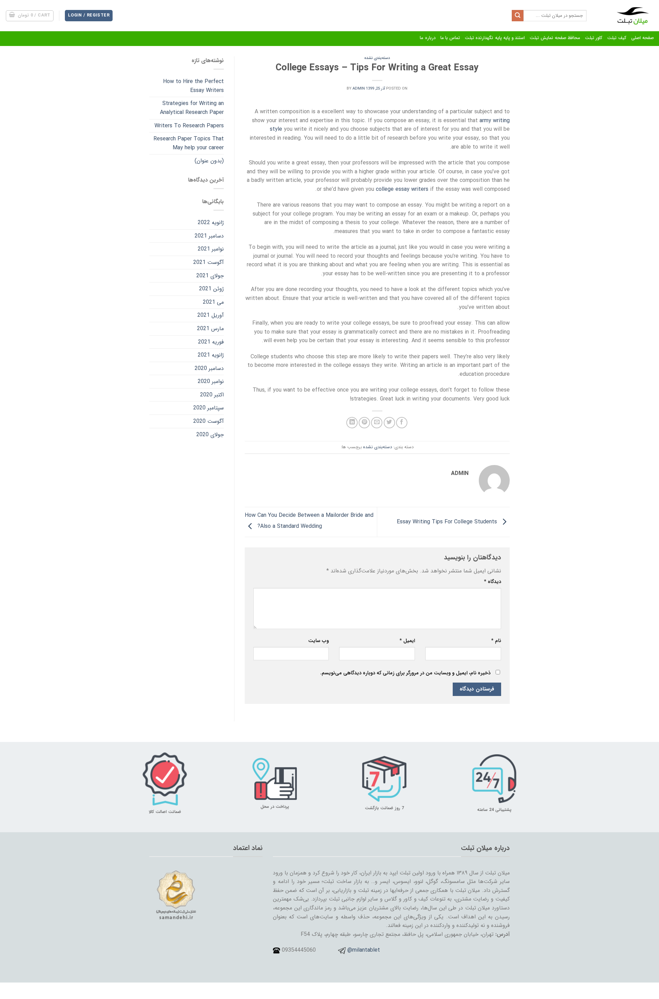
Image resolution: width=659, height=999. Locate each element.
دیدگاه (492, 582)
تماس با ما (450, 38)
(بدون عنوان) (209, 160)
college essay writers (402, 189)
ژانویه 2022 (211, 222)
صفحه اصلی (642, 38)
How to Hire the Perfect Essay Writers (193, 86)
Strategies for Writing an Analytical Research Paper (192, 108)
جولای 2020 (210, 434)
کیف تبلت (616, 38)
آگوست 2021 (208, 262)
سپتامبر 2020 (208, 408)
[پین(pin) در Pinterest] (364, 422)
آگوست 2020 (208, 421)
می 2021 (213, 302)
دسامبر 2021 (209, 236)
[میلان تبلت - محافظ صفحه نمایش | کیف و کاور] (625, 15)
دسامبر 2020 (209, 368)
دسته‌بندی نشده (377, 58)
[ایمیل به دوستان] (376, 422)
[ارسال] (517, 16)
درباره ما (427, 38)
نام (496, 641)
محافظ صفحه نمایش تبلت (555, 38)
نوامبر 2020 (211, 381)
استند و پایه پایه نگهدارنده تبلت (495, 38)
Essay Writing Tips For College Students (448, 522)
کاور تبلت (593, 38)
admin (358, 88)
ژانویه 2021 (211, 355)
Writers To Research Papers (189, 125)
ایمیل (407, 641)
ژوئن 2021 (211, 288)
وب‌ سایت (318, 641)
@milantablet (363, 950)
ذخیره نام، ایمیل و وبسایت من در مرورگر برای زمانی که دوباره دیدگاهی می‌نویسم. (405, 673)
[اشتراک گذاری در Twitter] (389, 422)
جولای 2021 (210, 275)
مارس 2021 (210, 328)
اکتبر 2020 (212, 395)
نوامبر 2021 (211, 249)
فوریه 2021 (211, 342)
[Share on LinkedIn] (352, 422)
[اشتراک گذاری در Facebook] (401, 422)
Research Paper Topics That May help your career (188, 143)
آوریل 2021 (210, 315)
